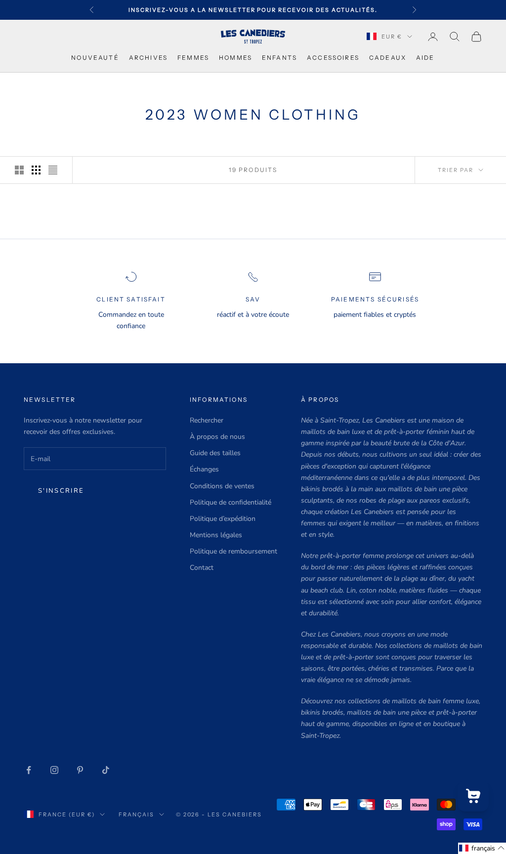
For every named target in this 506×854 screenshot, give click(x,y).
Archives (148, 57)
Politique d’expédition (222, 518)
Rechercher (206, 420)
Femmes (193, 57)
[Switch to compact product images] (52, 170)
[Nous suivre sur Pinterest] (80, 770)
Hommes (235, 57)
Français (136, 814)
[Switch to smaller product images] (36, 170)
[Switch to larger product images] (19, 170)
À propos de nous (217, 436)
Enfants (279, 57)
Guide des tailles (215, 453)
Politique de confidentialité (230, 502)
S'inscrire (61, 490)
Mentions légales (216, 535)
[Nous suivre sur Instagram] (54, 770)
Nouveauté (95, 57)
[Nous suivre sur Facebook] (29, 770)
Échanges (204, 469)
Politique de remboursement (233, 551)
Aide (425, 57)
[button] (482, 848)
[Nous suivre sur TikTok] (106, 770)
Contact (201, 567)
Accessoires (333, 57)
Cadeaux (387, 57)
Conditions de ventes (222, 486)
